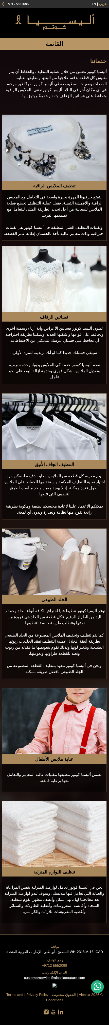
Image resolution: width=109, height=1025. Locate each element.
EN (94, 4)
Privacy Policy (37, 995)
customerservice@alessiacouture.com (54, 978)
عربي (103, 4)
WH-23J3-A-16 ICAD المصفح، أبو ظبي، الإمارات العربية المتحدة (54, 949)
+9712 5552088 (17, 4)
